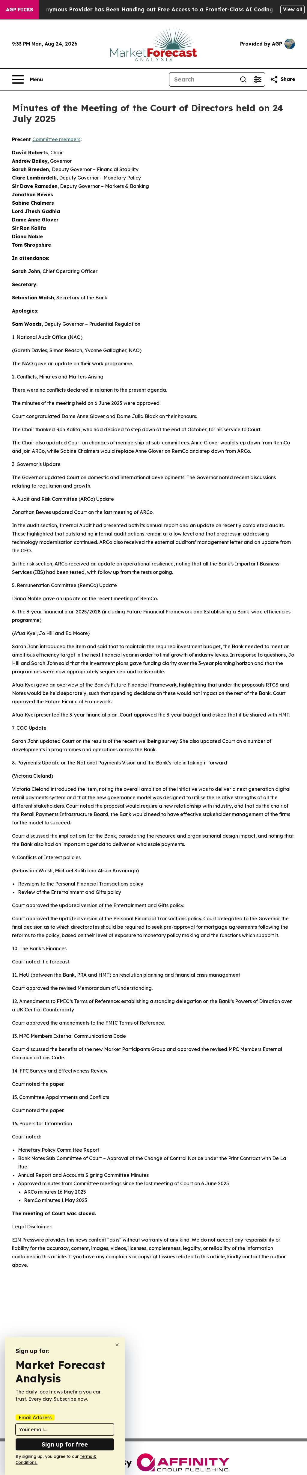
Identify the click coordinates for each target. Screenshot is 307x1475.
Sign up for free (65, 1444)
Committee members (56, 139)
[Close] (117, 1345)
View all (292, 9)
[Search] (243, 79)
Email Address (35, 1417)
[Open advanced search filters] (257, 79)
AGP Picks (19, 10)
